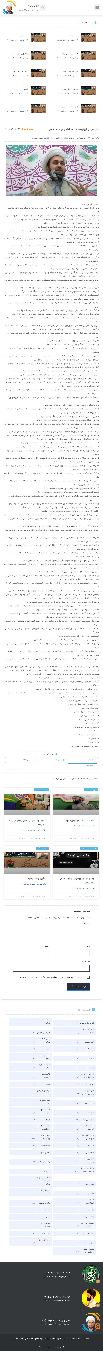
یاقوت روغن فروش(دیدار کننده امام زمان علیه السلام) (74, 129)
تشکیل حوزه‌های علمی (20, 71)
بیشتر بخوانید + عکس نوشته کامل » (83, 826)
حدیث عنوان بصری (45, 1111)
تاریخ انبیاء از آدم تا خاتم (43, 1092)
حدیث (91, 1112)
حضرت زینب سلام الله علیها (87, 1127)
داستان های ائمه (44, 1152)
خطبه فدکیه (45, 1145)
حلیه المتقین (89, 1145)
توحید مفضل (89, 1103)
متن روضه (46, 1209)
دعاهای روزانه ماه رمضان (87, 1160)
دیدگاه (86, 923)
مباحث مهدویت (36, 138)
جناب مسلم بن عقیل (44, 1102)
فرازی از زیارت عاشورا (45, 1192)
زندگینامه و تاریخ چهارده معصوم (87, 1170)
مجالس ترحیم (88, 1216)
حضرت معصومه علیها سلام (88, 1137)
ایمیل (45, 946)
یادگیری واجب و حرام (20, 53)
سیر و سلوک (45, 1171)
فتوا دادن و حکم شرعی (70, 71)
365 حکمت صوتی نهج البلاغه (58, 1272)
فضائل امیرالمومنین (89, 1201)
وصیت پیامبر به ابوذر (44, 1241)
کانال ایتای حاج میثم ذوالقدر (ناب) (56, 1320)
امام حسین (89, 1042)
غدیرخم (91, 1193)
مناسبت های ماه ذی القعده (87, 1225)
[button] (97, 7)
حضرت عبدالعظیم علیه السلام (43, 1127)
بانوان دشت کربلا (87, 1084)
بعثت (48, 1084)
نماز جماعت (89, 1242)
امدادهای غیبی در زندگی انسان (87, 1076)
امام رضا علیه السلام (45, 1040)
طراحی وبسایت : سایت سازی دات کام (51, 1347)
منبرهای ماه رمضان (45, 1225)
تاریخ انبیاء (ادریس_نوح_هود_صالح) (86, 1092)
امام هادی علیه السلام (44, 1066)
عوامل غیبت (74, 35)
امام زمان (90, 1048)
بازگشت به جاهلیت (46, 1076)
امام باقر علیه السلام (45, 1021)
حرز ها (47, 1119)
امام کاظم (90, 1067)
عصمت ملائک (23, 107)
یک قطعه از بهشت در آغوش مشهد (80, 820)
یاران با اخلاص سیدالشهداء (88, 1251)
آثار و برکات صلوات (87, 1023)
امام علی (91, 1058)
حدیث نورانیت (88, 1119)
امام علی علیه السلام (45, 1057)
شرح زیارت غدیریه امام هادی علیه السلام (43, 1181)
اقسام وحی (24, 89)
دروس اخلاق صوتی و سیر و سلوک (56, 1296)
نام (88, 946)
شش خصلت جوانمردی (70, 107)
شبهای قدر (90, 1184)
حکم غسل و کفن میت (70, 53)
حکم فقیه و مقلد (22, 35)
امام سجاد (46, 1048)
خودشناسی (90, 1152)
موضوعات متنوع (87, 1233)
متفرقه (91, 1209)
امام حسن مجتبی (43, 1032)
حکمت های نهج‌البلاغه (45, 1137)
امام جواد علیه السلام (88, 1031)
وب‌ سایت (85, 961)
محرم (48, 1216)
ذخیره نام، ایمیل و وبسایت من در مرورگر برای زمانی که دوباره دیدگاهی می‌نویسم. (53, 977)
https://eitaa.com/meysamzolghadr (55, 1324)
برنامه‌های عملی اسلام (70, 89)
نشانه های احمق (44, 1233)
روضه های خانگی (43, 1161)
